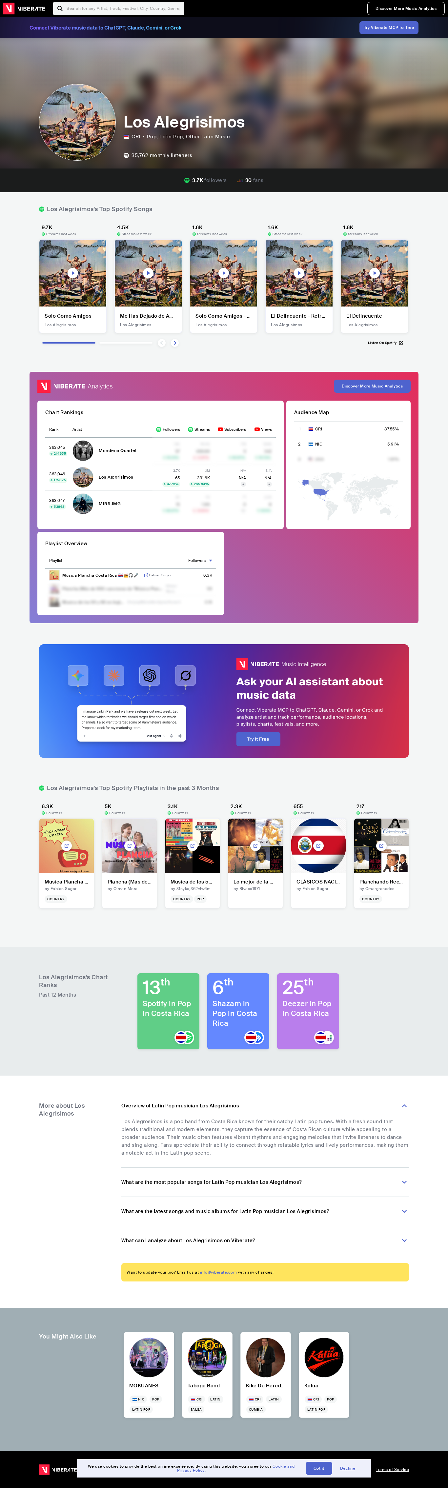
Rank (53, 429)
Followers (171, 429)
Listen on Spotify (382, 343)
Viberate (24, 8)
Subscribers (235, 429)
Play (73, 273)
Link (146, 575)
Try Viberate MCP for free (389, 27)
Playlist (55, 560)
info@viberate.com (218, 1272)
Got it (319, 1468)
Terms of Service (392, 1469)
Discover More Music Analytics (406, 8)
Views (266, 429)
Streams (202, 429)
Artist (77, 429)
